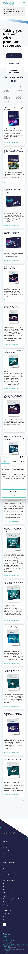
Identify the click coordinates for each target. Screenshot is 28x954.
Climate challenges (6, 91)
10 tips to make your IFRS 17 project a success (12, 351)
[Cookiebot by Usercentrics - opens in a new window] (20, 457)
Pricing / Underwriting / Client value (7, 97)
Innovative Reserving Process (13, 627)
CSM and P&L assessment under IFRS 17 (12, 671)
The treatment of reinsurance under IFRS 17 (13, 582)
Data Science (19, 90)
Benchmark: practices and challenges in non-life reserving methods (14, 438)
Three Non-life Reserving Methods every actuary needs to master (13, 191)
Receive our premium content (12, 142)
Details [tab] (14, 461)
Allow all (14, 487)
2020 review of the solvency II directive (13, 108)
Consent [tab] (5, 461)
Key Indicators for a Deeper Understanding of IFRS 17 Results (12, 529)
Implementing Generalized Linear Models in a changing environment (13, 714)
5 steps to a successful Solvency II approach (11, 232)
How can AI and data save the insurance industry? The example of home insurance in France (13, 151)
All (4, 86)
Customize (13, 491)
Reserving (6, 101)
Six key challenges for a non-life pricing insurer (13, 267)
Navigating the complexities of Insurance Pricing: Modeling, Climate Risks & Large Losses (13, 396)
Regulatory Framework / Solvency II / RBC (20, 97)
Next (23, 800)
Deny (14, 495)
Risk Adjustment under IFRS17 (13, 759)
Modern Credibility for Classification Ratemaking (12, 307)
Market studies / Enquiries (19, 93)
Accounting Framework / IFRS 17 (20, 87)
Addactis (6, 9)
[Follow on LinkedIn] (4, 924)
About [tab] (23, 461)
